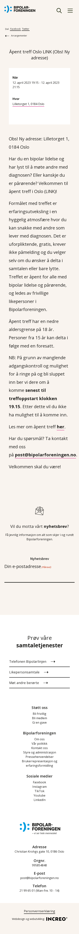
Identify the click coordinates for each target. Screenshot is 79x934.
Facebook (15, 28)
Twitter (25, 28)
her (60, 427)
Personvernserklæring (39, 911)
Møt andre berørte (24, 683)
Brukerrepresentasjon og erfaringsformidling (39, 763)
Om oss (39, 739)
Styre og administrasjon (39, 752)
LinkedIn (40, 800)
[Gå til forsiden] (19, 9)
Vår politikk (39, 744)
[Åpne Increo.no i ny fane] (56, 919)
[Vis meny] (70, 10)
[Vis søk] (59, 10)
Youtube (39, 795)
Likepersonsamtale (24, 672)
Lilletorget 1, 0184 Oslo (28, 104)
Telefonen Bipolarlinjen (27, 661)
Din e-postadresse (27, 566)
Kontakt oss (39, 748)
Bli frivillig (39, 714)
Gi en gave (39, 722)
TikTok (39, 791)
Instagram (39, 787)
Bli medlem (39, 718)
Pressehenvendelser (40, 757)
